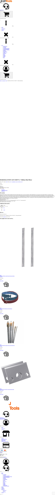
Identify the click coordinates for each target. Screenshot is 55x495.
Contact (3, 29)
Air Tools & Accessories (6, 48)
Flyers (2, 486)
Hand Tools (4, 51)
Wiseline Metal (5, 485)
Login (2, 27)
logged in (4, 216)
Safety (4, 54)
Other (6, 80)
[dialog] (27, 476)
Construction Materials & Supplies (7, 476)
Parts (3, 57)
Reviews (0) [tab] (3, 191)
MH (3, 207)
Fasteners (4, 50)
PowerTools (4, 53)
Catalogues (3, 488)
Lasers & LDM (5, 479)
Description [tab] (3, 189)
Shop (2, 45)
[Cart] (6, 14)
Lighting (4, 52)
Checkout (4, 491)
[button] (4, 187)
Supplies (4, 55)
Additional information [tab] (4, 190)
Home (1, 80)
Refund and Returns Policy (5, 441)
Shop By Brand (5, 46)
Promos (4, 28)
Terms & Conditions (4, 439)
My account (3, 489)
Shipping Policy (4, 440)
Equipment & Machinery (6, 49)
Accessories (4, 47)
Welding (4, 56)
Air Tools (4, 475)
